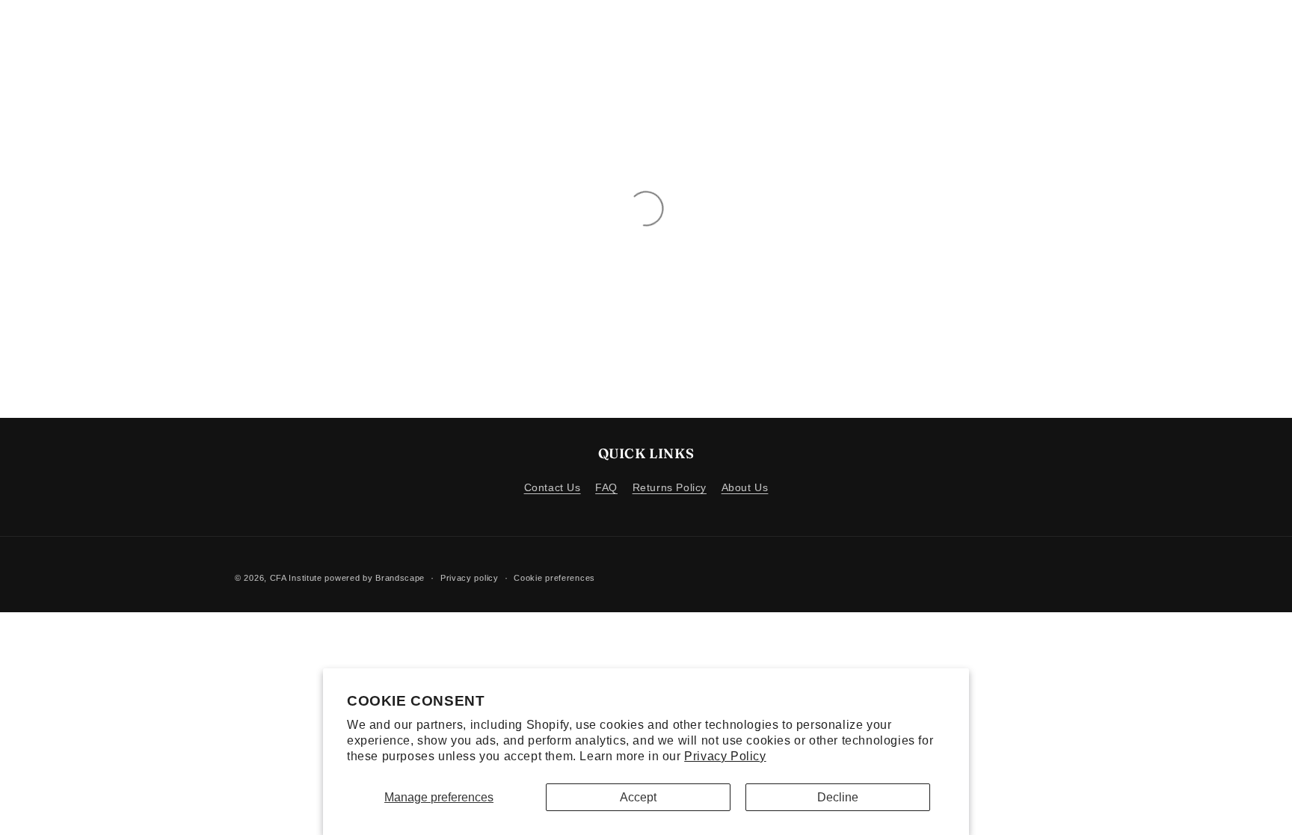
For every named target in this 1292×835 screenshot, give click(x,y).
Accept (638, 797)
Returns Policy (670, 487)
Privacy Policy (725, 756)
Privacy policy (469, 577)
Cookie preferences (554, 577)
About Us (745, 487)
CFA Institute (296, 577)
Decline (837, 797)
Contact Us (552, 487)
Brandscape (400, 577)
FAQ (606, 487)
